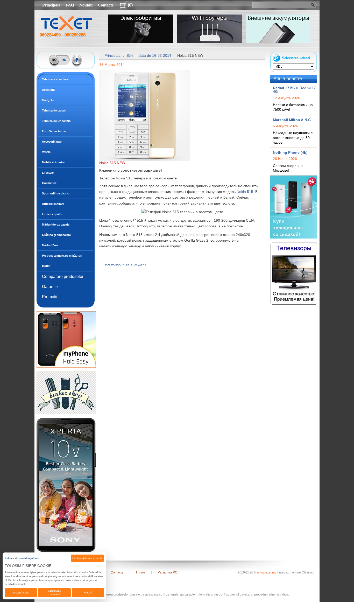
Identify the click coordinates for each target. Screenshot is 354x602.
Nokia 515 (245, 192)
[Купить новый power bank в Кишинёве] (278, 29)
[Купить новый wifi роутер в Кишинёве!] (209, 29)
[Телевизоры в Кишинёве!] (294, 273)
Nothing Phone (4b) (290, 152)
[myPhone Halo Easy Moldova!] (66, 339)
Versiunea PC (167, 572)
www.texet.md (267, 572)
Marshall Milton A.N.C (292, 120)
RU (64, 60)
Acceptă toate (20, 592)
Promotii (49, 297)
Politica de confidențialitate (22, 558)
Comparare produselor (62, 276)
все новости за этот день (125, 264)
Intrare (140, 572)
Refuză (88, 592)
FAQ (70, 5)
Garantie (50, 286)
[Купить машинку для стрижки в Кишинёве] (66, 393)
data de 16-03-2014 (155, 55)
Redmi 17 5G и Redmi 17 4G (294, 90)
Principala (51, 5)
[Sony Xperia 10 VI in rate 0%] (66, 485)
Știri (129, 55)
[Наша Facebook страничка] (77, 60)
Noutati (86, 5)
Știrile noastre (287, 78)
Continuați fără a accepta (87, 558)
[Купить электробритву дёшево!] (140, 29)
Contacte (106, 5)
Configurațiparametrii (54, 592)
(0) (130, 5)
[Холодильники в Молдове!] (293, 207)
